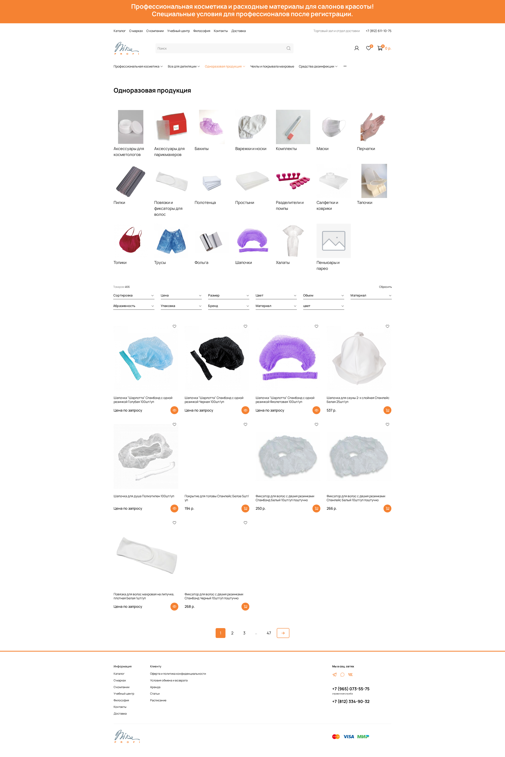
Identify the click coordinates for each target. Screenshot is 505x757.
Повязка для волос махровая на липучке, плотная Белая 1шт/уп (144, 596)
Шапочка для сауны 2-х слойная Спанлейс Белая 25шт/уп (358, 400)
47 (269, 633)
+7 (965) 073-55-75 (350, 688)
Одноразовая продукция (223, 66)
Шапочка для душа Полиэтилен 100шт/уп (144, 496)
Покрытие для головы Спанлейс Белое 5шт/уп (217, 498)
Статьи (155, 693)
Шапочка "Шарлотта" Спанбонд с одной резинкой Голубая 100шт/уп (143, 400)
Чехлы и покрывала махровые (272, 66)
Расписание (158, 700)
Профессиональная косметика (136, 66)
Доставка (238, 31)
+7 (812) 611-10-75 (378, 31)
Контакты (221, 31)
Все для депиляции (182, 66)
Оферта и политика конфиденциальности (178, 673)
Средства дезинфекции (316, 66)
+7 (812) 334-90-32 (350, 701)
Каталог (120, 31)
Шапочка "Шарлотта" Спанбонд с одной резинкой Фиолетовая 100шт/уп (285, 400)
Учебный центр (178, 31)
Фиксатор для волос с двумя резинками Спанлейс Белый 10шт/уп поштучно (356, 498)
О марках (136, 31)
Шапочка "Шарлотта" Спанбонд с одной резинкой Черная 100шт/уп (214, 400)
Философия (201, 31)
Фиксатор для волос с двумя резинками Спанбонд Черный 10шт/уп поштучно (214, 596)
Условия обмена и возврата (169, 680)
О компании (155, 31)
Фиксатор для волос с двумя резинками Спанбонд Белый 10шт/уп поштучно (285, 498)
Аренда (155, 687)
